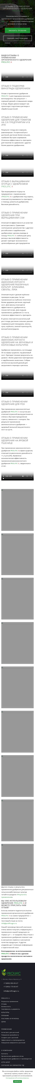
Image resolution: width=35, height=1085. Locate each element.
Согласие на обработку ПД (12, 1065)
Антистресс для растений (10, 1032)
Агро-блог (5, 1062)
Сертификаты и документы (10, 1009)
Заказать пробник (17, 30)
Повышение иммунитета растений (13, 1043)
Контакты (4, 1053)
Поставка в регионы (10, 1018)
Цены (3, 1022)
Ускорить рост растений (9, 1037)
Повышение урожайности (10, 1035)
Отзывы (4, 1004)
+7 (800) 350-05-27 (11, 983)
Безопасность (6, 1006)
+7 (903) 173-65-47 (11, 987)
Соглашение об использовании (17, 1078)
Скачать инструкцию (17, 38)
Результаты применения (9, 1001)
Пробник (5, 1015)
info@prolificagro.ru (9, 923)
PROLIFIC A (5, 998)
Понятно (17, 1081)
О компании (6, 1050)
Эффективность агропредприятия (13, 1040)
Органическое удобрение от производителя (16, 1059)
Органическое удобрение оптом (12, 1056)
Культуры (5, 1012)
